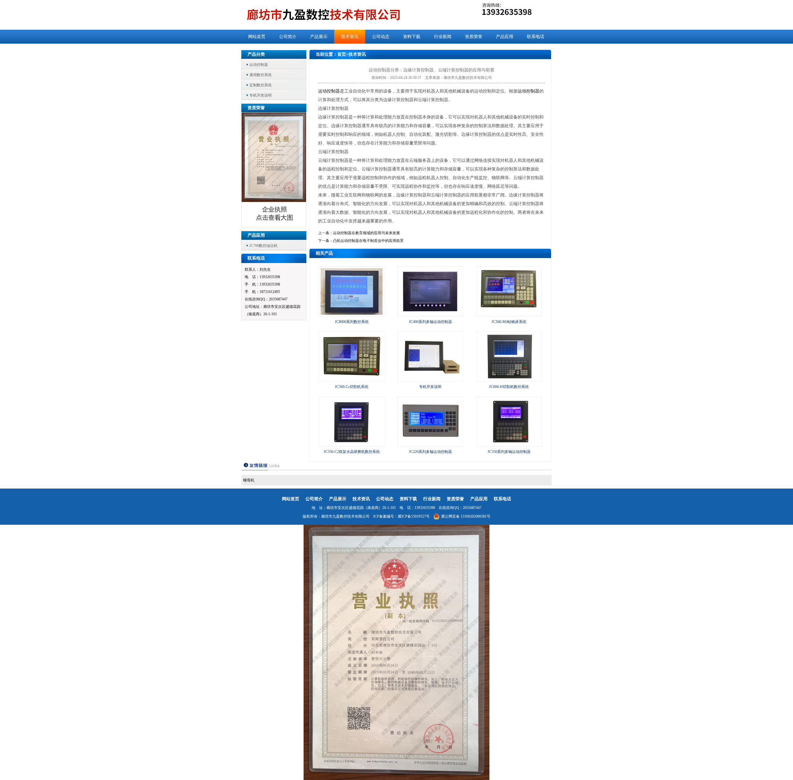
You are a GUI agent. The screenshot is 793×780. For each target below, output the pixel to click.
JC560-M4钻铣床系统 (509, 322)
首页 (341, 54)
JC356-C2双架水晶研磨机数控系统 (352, 452)
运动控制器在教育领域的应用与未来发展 (366, 233)
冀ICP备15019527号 (414, 516)
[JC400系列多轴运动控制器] (430, 313)
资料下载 (411, 36)
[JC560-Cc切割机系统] (352, 378)
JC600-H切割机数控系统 (509, 387)
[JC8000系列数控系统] (352, 313)
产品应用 (504, 36)
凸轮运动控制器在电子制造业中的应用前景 (368, 241)
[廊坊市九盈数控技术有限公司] (333, 15)
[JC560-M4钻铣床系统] (509, 313)
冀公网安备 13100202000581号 (465, 516)
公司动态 (380, 36)
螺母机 (248, 480)
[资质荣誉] (274, 225)
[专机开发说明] (430, 378)
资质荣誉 (473, 36)
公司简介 (287, 36)
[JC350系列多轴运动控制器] (509, 443)
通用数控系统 (260, 75)
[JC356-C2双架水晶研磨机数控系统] (352, 443)
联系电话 (535, 36)
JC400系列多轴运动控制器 (430, 322)
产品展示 (318, 36)
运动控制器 (258, 64)
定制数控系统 (260, 85)
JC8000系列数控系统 (352, 322)
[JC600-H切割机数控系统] (509, 378)
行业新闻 (442, 36)
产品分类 (256, 54)
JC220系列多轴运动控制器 (430, 452)
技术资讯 (349, 36)
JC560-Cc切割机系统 (351, 387)
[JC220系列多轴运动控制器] (430, 443)
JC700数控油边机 (263, 245)
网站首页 (256, 36)
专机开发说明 (260, 95)
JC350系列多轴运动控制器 (509, 452)
